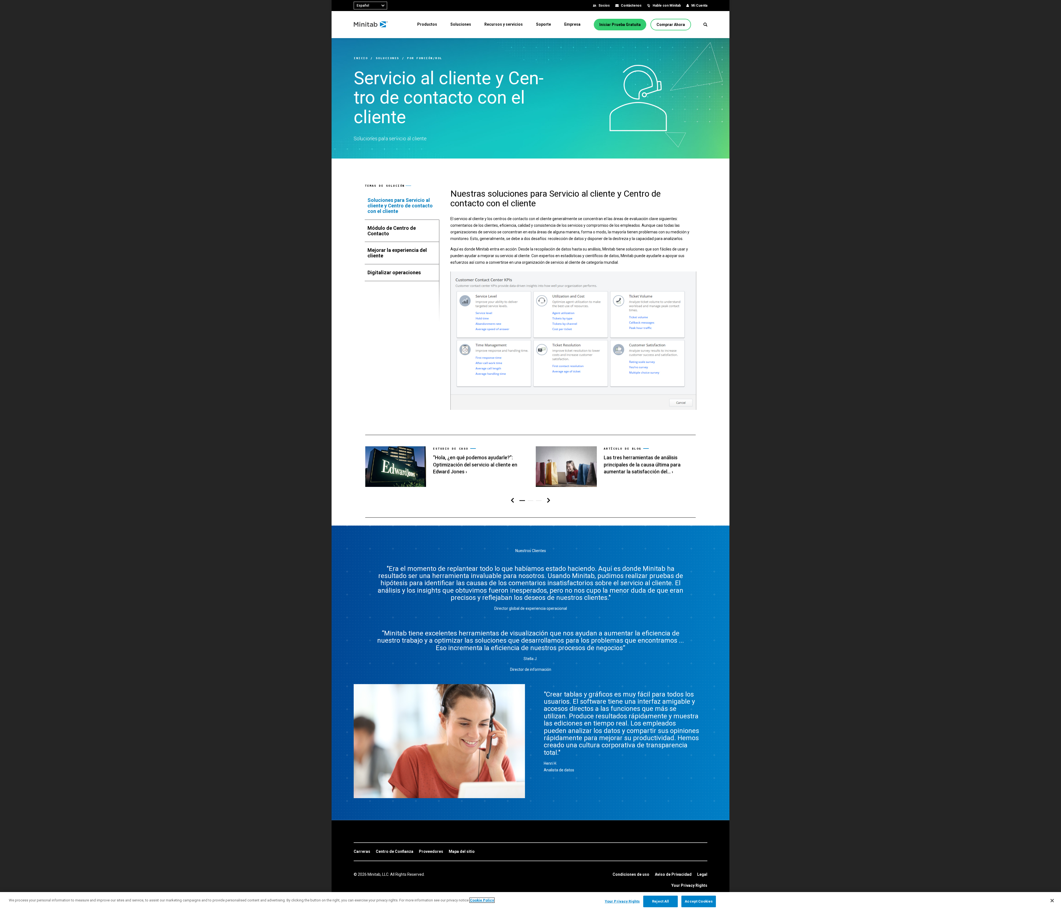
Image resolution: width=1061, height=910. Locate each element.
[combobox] (370, 5)
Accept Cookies (699, 901)
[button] (705, 25)
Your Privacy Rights (689, 885)
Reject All (660, 901)
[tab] (402, 206)
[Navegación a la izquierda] (512, 500)
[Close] (1052, 901)
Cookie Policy (482, 900)
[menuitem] (427, 24)
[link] (445, 466)
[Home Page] (371, 24)
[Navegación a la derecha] (548, 500)
